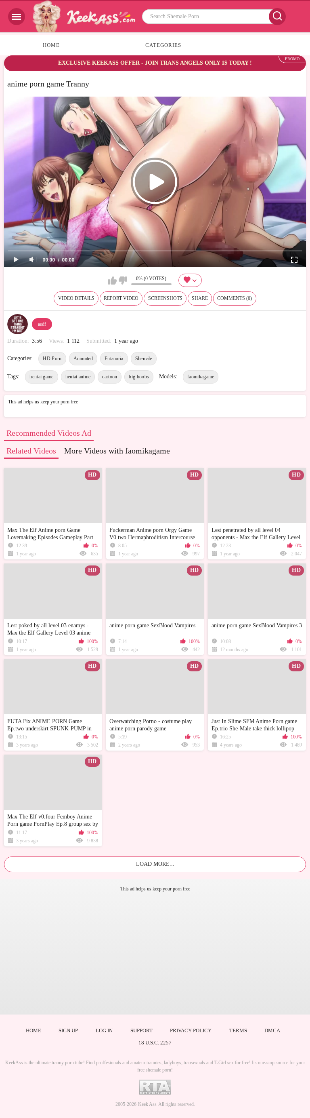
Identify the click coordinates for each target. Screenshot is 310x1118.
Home (51, 45)
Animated (83, 358)
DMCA (272, 1030)
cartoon (109, 377)
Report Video (121, 298)
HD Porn (52, 358)
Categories (163, 45)
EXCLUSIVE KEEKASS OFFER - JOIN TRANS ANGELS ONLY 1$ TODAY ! (155, 63)
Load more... (155, 864)
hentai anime (78, 377)
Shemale (143, 358)
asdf (42, 324)
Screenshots (165, 298)
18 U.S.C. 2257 (155, 1043)
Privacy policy (191, 1030)
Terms (238, 1030)
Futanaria (114, 358)
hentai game (41, 377)
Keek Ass (147, 1104)
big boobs (139, 377)
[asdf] (17, 324)
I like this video (112, 280)
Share (200, 298)
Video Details (76, 298)
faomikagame (200, 377)
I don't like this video (123, 280)
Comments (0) (234, 298)
